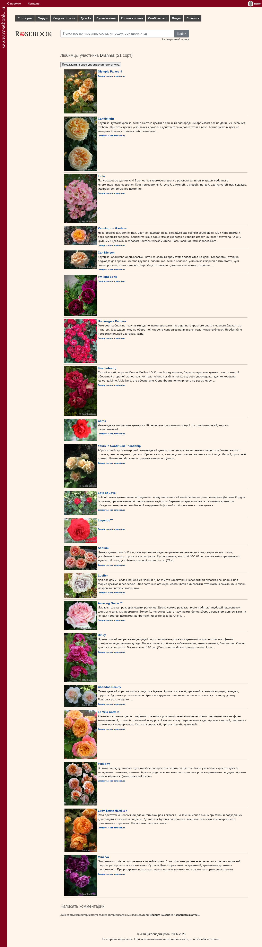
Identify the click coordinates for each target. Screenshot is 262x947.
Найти (181, 33)
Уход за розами (64, 18)
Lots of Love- (107, 492)
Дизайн (86, 18)
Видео (176, 18)
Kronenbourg (107, 368)
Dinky (102, 635)
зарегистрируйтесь (187, 915)
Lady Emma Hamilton (112, 810)
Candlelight (106, 118)
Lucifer (103, 575)
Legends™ (105, 520)
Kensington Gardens (112, 228)
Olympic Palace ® (110, 71)
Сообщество (157, 18)
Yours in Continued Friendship (119, 445)
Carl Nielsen (106, 252)
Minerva (103, 857)
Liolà (101, 176)
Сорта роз (25, 18)
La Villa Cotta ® (108, 712)
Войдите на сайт (160, 915)
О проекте (14, 3)
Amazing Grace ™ (110, 603)
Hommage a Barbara (112, 321)
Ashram (103, 547)
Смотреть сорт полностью (111, 76)
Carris (102, 421)
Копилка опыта (132, 18)
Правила (192, 18)
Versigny (104, 763)
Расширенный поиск (175, 39)
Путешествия (106, 18)
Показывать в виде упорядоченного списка (91, 64)
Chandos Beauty (109, 687)
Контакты (34, 3)
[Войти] (250, 4)
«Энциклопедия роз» (155, 934)
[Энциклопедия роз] (3, 27)
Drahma (107, 55)
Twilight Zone (107, 276)
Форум (42, 18)
